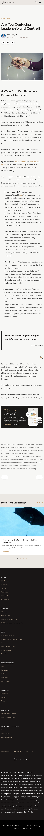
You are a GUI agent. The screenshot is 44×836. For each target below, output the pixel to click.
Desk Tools (4, 595)
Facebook (5, 751)
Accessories (5, 599)
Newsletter (5, 670)
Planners (4, 584)
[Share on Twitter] (8, 43)
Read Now (5, 552)
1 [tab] (17, 558)
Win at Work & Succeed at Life (11, 639)
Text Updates (5, 681)
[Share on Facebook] (3, 43)
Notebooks (4, 592)
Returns (3, 730)
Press (3, 701)
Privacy (27, 828)
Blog (2, 666)
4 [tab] (27, 558)
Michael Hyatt (12, 35)
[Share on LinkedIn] (13, 43)
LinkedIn (29, 751)
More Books (5, 654)
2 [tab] (20, 558)
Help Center (5, 733)
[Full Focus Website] (22, 759)
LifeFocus (4, 612)
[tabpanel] (22, 531)
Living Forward (6, 650)
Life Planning (5, 581)
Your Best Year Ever (8, 646)
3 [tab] (24, 558)
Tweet (41, 357)
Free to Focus (6, 615)
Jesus (17, 161)
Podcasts (4, 674)
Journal (3, 588)
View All (40, 502)
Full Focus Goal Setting (9, 619)
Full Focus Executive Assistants (12, 623)
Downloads (5, 677)
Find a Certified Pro (8, 717)
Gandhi (23, 161)
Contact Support (6, 737)
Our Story (4, 693)
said (20, 195)
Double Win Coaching (8, 713)
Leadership (5, 19)
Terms (16, 828)
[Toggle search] (36, 3)
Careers (3, 697)
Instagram (17, 751)
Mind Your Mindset (7, 635)
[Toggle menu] (40, 3)
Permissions (31, 826)
